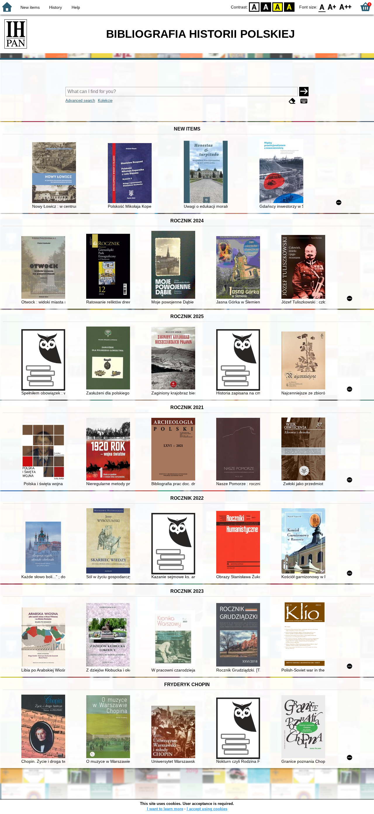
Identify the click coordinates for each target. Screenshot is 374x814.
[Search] (304, 91)
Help (76, 7)
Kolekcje (105, 100)
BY (289, 6)
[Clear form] (292, 101)
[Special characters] (304, 101)
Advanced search (80, 100)
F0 (322, 6)
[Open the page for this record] (55, 173)
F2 (345, 6)
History (55, 7)
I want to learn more (165, 809)
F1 (332, 6)
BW (266, 6)
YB (277, 6)
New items (30, 7)
